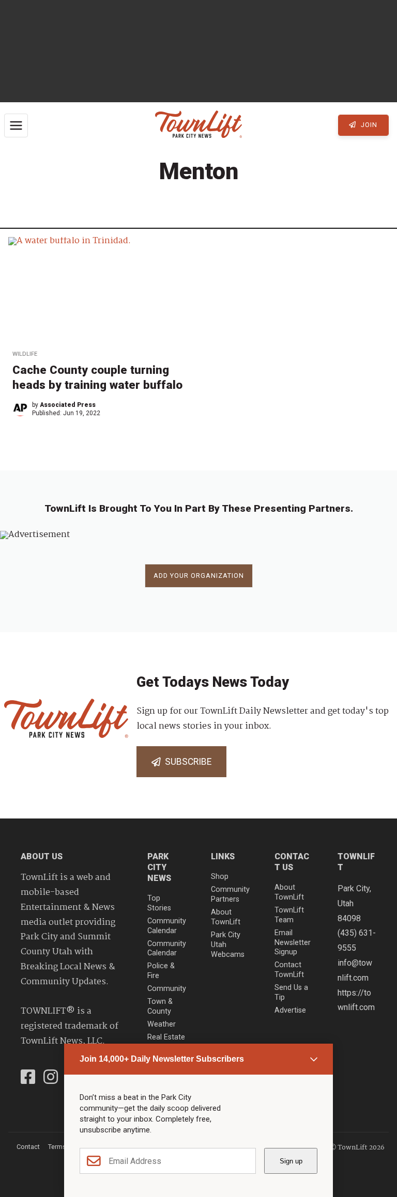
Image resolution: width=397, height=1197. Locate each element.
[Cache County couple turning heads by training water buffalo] (101, 289)
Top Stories (159, 903)
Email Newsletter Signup (292, 942)
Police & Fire (161, 971)
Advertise (290, 1010)
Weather (161, 1024)
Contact (28, 1147)
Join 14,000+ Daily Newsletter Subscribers (162, 1058)
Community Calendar (166, 926)
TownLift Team (289, 915)
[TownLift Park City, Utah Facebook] (28, 1078)
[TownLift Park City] (198, 125)
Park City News (159, 867)
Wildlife (24, 354)
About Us (42, 856)
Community (166, 988)
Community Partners (230, 894)
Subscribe (186, 762)
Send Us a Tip (291, 992)
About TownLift (225, 917)
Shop (219, 876)
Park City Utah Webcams (228, 944)
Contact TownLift (289, 969)
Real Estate (166, 1037)
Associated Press (68, 404)
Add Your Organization (199, 575)
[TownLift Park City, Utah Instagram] (50, 1078)
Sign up (291, 1161)
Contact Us (291, 862)
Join (368, 125)
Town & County (160, 1006)
